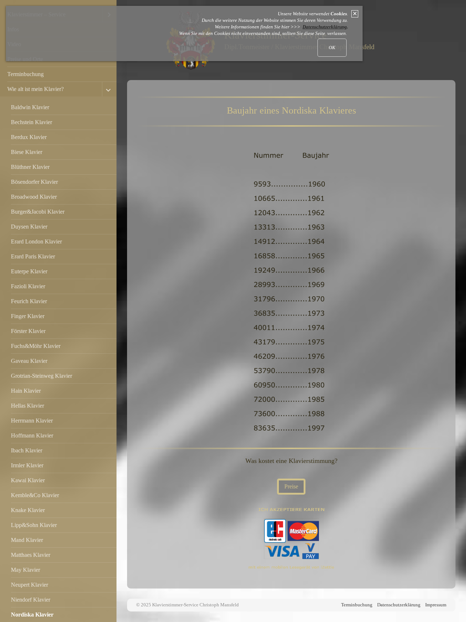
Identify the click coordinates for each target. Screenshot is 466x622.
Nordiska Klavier (32, 614)
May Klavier (25, 570)
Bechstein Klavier (31, 122)
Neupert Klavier (29, 585)
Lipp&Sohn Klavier (34, 525)
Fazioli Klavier (28, 286)
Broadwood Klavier (34, 197)
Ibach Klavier (26, 450)
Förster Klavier (28, 331)
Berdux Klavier (29, 137)
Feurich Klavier (29, 301)
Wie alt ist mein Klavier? (35, 89)
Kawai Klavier (28, 480)
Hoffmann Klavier (32, 435)
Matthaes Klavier (30, 555)
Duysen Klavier (29, 226)
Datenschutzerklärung (398, 604)
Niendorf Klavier (30, 600)
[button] (291, 487)
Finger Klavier (27, 316)
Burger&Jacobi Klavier (37, 212)
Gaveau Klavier (29, 361)
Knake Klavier (28, 510)
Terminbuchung (25, 74)
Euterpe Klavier (29, 271)
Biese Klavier (26, 152)
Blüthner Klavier (30, 167)
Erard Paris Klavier (33, 256)
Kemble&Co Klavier (35, 495)
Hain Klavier (26, 391)
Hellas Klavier (27, 406)
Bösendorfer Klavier (34, 182)
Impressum (435, 604)
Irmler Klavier (27, 465)
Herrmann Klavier (32, 420)
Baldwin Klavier (30, 107)
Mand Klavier (27, 540)
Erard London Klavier (36, 241)
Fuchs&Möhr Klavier (35, 346)
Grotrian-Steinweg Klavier (41, 376)
